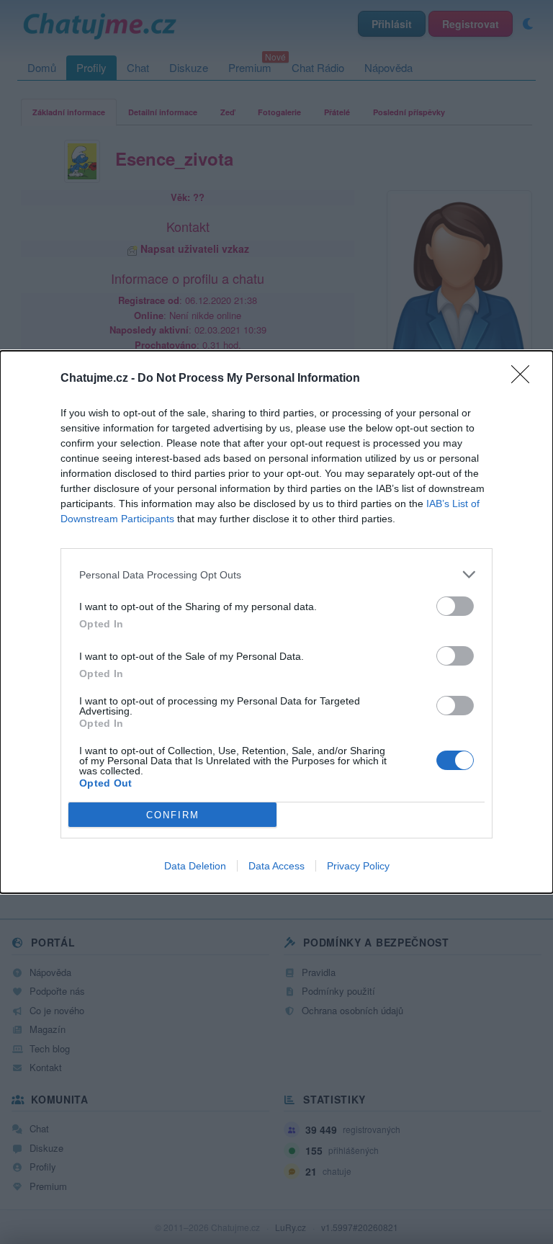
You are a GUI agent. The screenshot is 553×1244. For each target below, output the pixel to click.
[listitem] (276, 574)
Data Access (276, 866)
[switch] (455, 606)
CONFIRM (172, 815)
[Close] (525, 379)
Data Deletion (195, 866)
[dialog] (276, 622)
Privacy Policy (358, 866)
